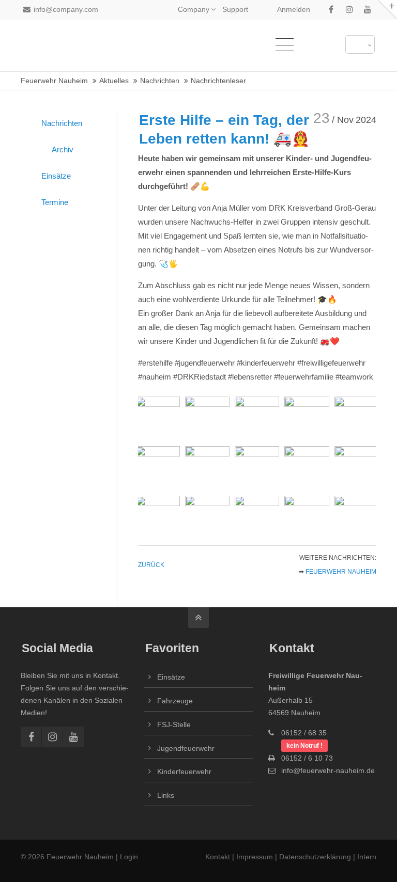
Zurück (151, 565)
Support (235, 9)
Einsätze (56, 175)
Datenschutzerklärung (315, 857)
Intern (366, 857)
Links (165, 795)
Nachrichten (61, 123)
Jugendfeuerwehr (186, 748)
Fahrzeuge (175, 701)
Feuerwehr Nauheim (341, 571)
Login (129, 857)
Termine (54, 202)
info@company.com (66, 9)
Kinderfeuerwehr (184, 771)
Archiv (62, 149)
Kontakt (218, 857)
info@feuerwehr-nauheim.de (328, 770)
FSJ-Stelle (174, 724)
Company (193, 9)
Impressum (254, 857)
